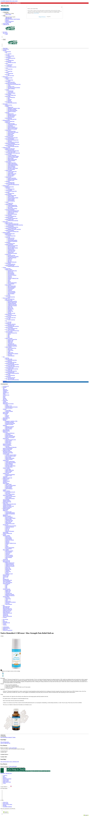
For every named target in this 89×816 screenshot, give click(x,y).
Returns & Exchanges (9, 21)
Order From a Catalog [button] (9, 13)
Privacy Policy (5, 803)
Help (4, 15)
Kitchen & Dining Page (9, 121)
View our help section (4, 742)
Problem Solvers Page (9, 186)
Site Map (4, 805)
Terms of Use (5, 802)
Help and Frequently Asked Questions (12, 19)
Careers (4, 783)
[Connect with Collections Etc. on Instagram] (11, 787)
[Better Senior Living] (5, 10)
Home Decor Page (8, 77)
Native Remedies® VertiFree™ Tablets (7, 737)
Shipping (7, 20)
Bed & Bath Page (8, 105)
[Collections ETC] (5, 6)
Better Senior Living (7, 782)
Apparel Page (8, 268)
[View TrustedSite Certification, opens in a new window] (6, 813)
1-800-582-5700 (8, 17)
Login (6, 34)
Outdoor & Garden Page (10, 148)
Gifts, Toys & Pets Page (9, 299)
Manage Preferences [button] (42, 16)
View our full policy (13, 747)
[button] (48, 16)
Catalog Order (5, 12)
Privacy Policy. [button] (36, 13)
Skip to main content (13, 1)
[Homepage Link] (10, 29)
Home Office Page (8, 222)
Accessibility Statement (4, 1)
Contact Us (5, 775)
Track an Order (8, 22)
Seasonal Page (8, 51)
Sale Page (7, 357)
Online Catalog (8, 14)
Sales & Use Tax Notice (7, 804)
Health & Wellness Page (10, 233)
